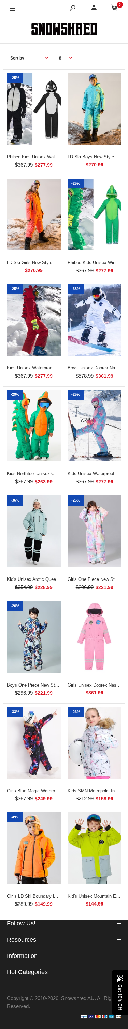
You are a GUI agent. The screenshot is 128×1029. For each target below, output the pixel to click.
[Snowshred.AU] (64, 30)
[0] (114, 8)
